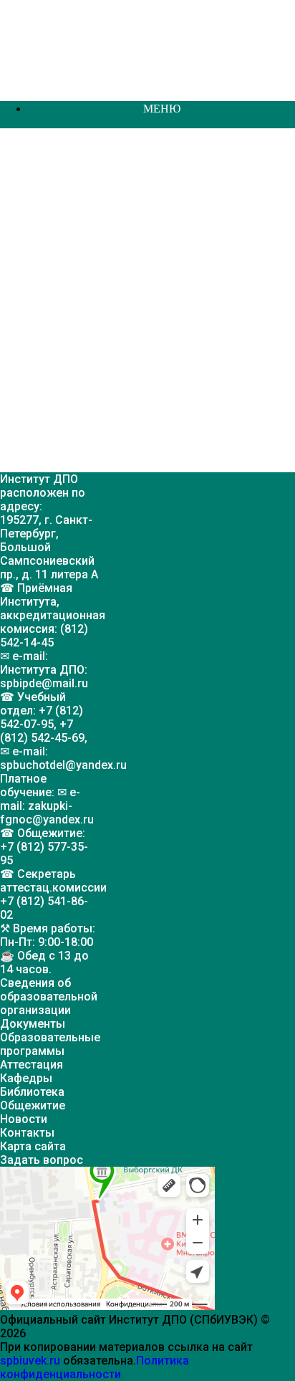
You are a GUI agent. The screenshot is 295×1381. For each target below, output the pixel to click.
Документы (32, 1024)
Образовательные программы (50, 1044)
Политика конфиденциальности (94, 1367)
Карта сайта (33, 1146)
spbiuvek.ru (30, 1360)
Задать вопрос (41, 1160)
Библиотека (32, 1092)
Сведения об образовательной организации (48, 996)
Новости (23, 1119)
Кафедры (26, 1078)
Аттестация (31, 1064)
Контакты (27, 1132)
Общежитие (32, 1105)
